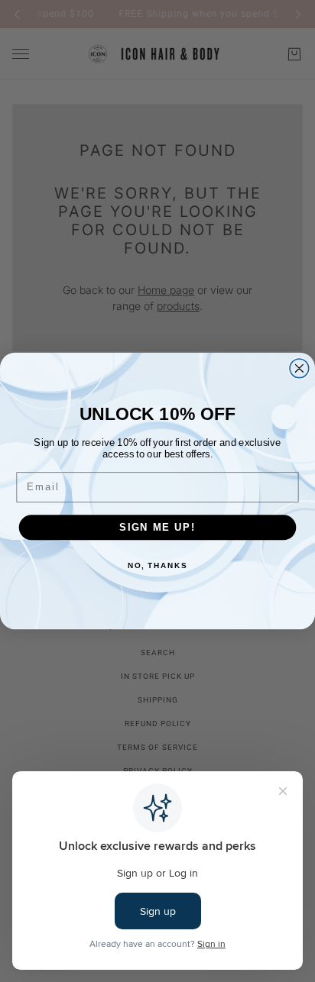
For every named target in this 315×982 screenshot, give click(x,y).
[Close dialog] (299, 368)
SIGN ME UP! (157, 527)
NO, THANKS (157, 565)
